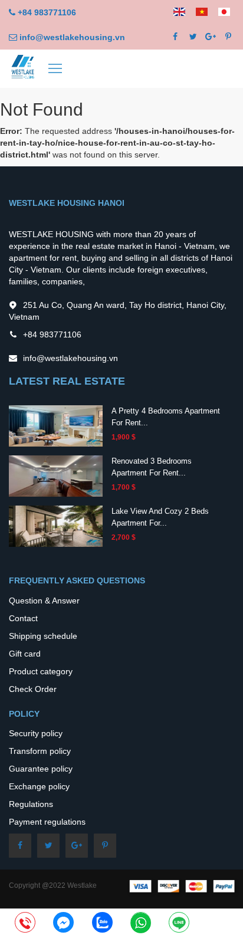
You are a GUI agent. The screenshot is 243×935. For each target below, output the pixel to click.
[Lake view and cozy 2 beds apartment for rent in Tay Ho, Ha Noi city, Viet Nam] (56, 525)
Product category (41, 671)
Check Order (33, 689)
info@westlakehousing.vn (72, 37)
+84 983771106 (47, 12)
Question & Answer (44, 600)
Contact (23, 618)
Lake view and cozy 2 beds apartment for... (160, 517)
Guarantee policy (41, 768)
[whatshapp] (140, 922)
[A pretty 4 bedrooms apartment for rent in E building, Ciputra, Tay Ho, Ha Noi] (56, 425)
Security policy (36, 733)
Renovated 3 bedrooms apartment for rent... (151, 467)
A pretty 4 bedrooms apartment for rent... (165, 416)
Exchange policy (39, 786)
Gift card (25, 653)
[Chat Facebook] (63, 922)
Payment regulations (47, 821)
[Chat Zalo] (102, 922)
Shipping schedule (43, 636)
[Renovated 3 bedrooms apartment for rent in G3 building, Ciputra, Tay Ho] (56, 475)
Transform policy (40, 751)
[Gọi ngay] (25, 923)
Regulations (31, 804)
